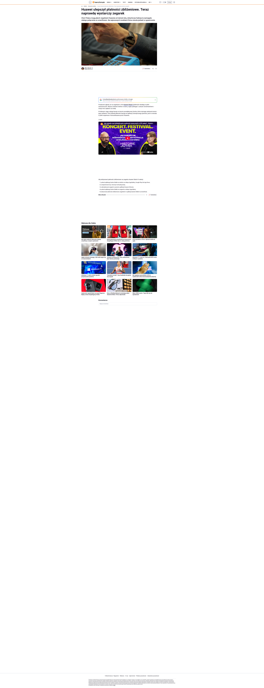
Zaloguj (169, 2)
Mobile (108, 2)
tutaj (114, 685)
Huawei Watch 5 (129, 104)
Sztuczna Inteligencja (140, 2)
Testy (124, 2)
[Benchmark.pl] (100, 2)
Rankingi (130, 2)
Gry (150, 2)
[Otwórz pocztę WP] (160, 2)
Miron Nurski (88, 68)
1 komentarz (147, 68)
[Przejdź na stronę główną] (90, 3)
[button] (164, 2)
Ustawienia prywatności (153, 676)
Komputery (116, 2)
